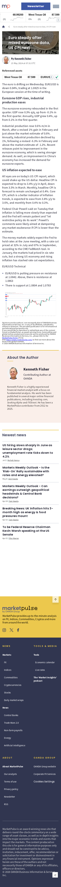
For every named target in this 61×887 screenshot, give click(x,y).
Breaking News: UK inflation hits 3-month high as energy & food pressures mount (28, 512)
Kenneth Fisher (23, 58)
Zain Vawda (13, 479)
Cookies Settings (44, 781)
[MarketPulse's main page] (4, 26)
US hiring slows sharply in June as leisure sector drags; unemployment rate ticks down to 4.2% (28, 450)
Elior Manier (14, 538)
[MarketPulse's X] (12, 630)
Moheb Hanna (13, 460)
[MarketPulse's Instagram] (4, 630)
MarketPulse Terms (10, 338)
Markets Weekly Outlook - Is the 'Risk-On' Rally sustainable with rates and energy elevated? (26, 471)
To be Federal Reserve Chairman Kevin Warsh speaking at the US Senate (27, 530)
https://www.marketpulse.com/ (19, 339)
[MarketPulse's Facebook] (18, 630)
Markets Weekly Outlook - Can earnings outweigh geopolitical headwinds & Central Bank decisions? (26, 491)
